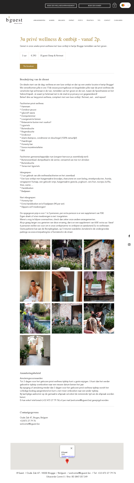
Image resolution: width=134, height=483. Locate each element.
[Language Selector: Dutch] (125, 5)
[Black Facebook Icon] (129, 236)
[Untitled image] (35, 254)
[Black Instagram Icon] (129, 244)
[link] (28, 66)
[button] (115, 5)
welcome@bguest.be (80, 473)
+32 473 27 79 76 (107, 473)
